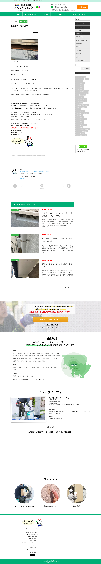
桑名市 (14, 376)
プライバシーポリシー (50, 560)
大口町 (47, 361)
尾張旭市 (34, 353)
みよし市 (24, 355)
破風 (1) (78, 79)
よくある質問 (44, 14)
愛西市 (53, 355)
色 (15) (78, 95)
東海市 (22, 358)
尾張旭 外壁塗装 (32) (80, 87)
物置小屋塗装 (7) (79, 105)
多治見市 (15, 367)
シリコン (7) (87, 91)
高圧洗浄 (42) (79, 53)
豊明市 (29, 355)
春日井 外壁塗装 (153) (80, 83)
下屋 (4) (87, 79)
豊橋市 (39, 361)
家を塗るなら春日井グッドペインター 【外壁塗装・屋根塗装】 (35, 171)
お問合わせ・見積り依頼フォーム (50, 319)
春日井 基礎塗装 (32, 155)
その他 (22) (78, 50)
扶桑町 (14, 358)
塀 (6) (78, 81)
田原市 (43, 361)
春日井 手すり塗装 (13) (80, 111)
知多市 (27, 358)
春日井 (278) (79, 109)
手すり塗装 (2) (85, 93)
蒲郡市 (27, 361)
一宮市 (37, 355)
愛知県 (15, 350)
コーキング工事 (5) (80, 60)
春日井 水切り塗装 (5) (80, 133)
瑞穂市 (56, 367)
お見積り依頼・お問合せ (79, 14)
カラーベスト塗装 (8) (80, 117)
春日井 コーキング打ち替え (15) (82, 131)
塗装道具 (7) (79, 57)
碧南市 (14, 361)
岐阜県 (15, 364)
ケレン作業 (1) (79, 93)
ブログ (25, 21)
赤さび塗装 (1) (86, 113)
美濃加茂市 (33, 367)
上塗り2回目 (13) (79, 115)
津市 (28, 376)
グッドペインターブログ (60, 14)
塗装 (21, 21)
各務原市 (39, 367)
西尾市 (22, 361)
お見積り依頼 (33, 552)
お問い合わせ (82, 7)
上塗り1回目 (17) (79, 113)
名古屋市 (20, 353)
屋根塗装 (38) (79, 43)
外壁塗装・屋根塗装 (31, 14)
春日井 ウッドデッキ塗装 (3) (81, 119)
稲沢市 (41, 355)
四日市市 (24, 376)
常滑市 (55, 358)
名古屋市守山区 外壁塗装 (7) (81, 99)
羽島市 (47, 367)
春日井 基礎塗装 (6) (80, 121)
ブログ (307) (79, 33)
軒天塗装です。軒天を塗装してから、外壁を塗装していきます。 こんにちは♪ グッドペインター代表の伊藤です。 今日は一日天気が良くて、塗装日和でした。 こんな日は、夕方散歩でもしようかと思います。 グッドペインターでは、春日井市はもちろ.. (57, 274)
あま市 (45, 355)
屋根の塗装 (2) (83, 95)
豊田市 (35, 358)
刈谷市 (47, 358)
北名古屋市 (47, 353)
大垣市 (14, 369)
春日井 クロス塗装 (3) (80, 129)
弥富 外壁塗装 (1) (80, 91)
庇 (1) (81, 81)
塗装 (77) (78, 46)
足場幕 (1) (87, 129)
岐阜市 (43, 367)
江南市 (38, 353)
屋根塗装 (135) (84, 107)
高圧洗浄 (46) (83, 77)
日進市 (19, 355)
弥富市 (58, 355)
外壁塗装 (13, 155)
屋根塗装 (21, 155)
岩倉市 (42, 353)
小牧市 (25, 353)
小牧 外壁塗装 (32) (80, 85)
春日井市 (42, 155)
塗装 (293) (78, 107)
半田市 (31, 358)
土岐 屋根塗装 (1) (80, 103)
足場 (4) (78, 77)
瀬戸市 (29, 353)
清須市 (33, 355)
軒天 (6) (82, 79)
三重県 (15, 373)
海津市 (52, 367)
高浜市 (18, 361)
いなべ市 (19, 376)
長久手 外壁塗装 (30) (80, 89)
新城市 (35, 361)
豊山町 (53, 353)
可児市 (23, 367)
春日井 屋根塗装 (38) (80, 97)
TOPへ (68, 287)
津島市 (49, 355)
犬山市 (57, 353)
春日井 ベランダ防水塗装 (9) (81, 125)
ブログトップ (81, 23)
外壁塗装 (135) (79, 36)
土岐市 (19, 367)
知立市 (51, 358)
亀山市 (32, 376)
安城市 (43, 358)
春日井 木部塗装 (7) (80, 123)
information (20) (79, 27)
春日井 (26, 155)
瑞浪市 (28, 367)
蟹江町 (18, 358)
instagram (22, 178)
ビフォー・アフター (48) (81, 40)
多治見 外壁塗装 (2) (80, 135)
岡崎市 (39, 358)
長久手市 (15, 355)
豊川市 (31, 361)
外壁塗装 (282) (86, 105)
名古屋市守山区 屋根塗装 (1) (81, 101)
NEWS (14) (78, 30)
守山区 (38, 155)
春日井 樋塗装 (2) (80, 127)
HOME (18, 14)
